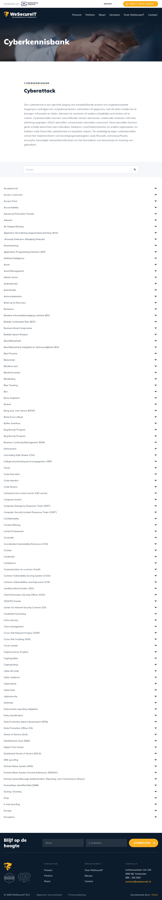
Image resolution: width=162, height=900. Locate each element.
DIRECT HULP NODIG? (141, 4)
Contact (152, 14)
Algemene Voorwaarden (49, 894)
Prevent (76, 14)
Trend (154, 894)
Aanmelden (142, 843)
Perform (90, 14)
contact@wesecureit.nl (138, 881)
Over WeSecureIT (134, 14)
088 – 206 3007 (133, 877)
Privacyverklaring (77, 894)
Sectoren (114, 14)
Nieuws (108, 4)
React (102, 14)
